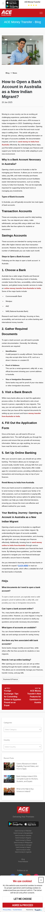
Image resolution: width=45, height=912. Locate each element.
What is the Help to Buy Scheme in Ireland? (25, 790)
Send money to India (23, 850)
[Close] (3, 3)
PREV (8, 688)
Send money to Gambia (23, 835)
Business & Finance (10, 679)
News (15, 73)
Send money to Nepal (23, 847)
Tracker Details (17, 910)
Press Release (23, 861)
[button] (41, 880)
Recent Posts (9, 758)
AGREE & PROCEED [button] (22, 905)
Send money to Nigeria (23, 838)
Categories (8, 723)
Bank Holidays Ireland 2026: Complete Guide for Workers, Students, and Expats (27, 778)
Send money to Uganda (23, 852)
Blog (7, 73)
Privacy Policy (7, 910)
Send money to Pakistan (23, 831)
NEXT (37, 688)
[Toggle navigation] (41, 13)
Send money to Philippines (23, 842)
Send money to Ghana (23, 840)
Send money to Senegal (23, 845)
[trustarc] (37, 910)
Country (7, 740)
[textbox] (22, 729)
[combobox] (22, 729)
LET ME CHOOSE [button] (23, 898)
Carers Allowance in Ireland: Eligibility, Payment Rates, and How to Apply (27, 766)
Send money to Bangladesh (23, 833)
